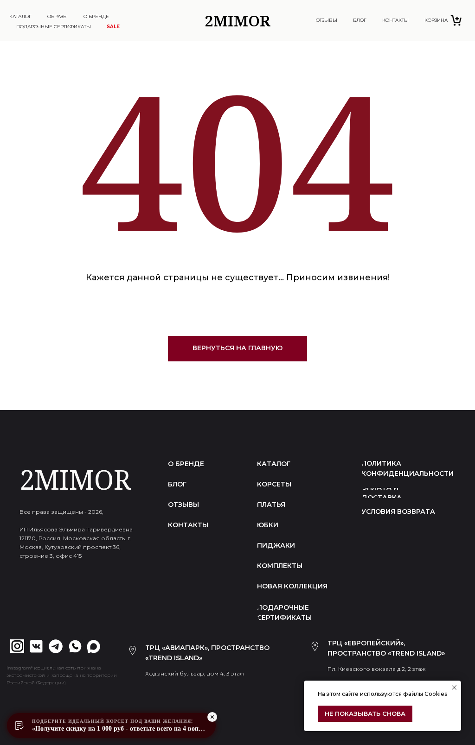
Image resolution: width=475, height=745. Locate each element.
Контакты (395, 20)
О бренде (96, 16)
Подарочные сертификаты (53, 27)
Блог (359, 20)
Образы (57, 16)
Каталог (20, 16)
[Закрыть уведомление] (454, 687)
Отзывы (326, 20)
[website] (456, 20)
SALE (113, 27)
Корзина (431, 21)
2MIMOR (75, 479)
